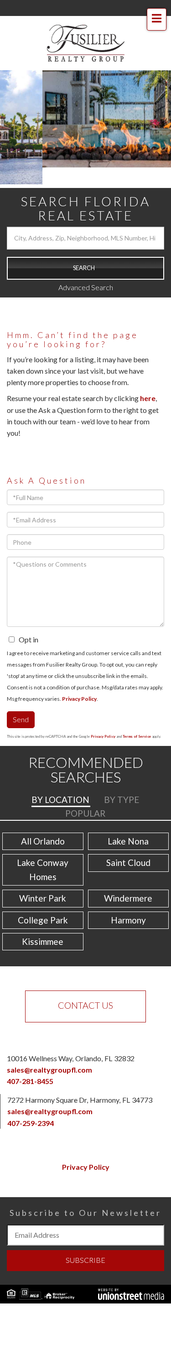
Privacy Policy (79, 698)
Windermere (128, 898)
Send (21, 719)
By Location (60, 799)
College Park (43, 920)
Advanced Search (85, 287)
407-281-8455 (30, 1081)
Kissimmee (42, 941)
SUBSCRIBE (85, 1260)
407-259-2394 (30, 1123)
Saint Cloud (128, 862)
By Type (121, 799)
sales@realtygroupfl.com (49, 1069)
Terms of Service (137, 736)
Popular (85, 813)
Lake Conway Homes (42, 869)
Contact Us (85, 1005)
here (147, 398)
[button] (85, 268)
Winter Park (42, 898)
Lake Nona (128, 841)
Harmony (128, 920)
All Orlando (43, 841)
